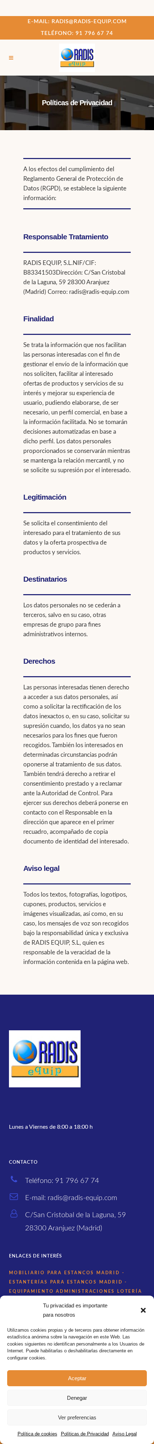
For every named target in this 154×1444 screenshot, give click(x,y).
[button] (143, 1310)
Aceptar (77, 1378)
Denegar (77, 1398)
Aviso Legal (124, 1434)
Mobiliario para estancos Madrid (64, 1273)
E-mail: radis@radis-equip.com (77, 21)
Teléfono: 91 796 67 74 (77, 33)
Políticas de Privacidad (85, 1434)
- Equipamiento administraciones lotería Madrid (75, 1291)
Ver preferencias (77, 1417)
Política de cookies (37, 1434)
